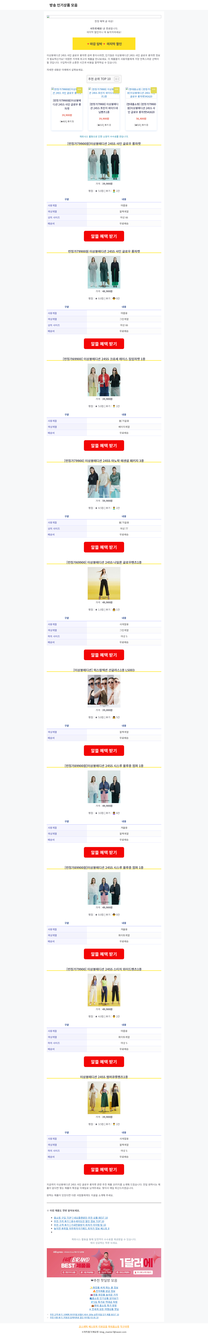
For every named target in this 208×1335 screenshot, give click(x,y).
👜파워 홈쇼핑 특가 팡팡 (104, 1305)
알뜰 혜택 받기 (104, 236)
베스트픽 (93, 1326)
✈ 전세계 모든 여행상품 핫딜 (104, 1309)
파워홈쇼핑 (113, 1326)
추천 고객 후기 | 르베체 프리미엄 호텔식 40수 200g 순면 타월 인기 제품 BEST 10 (84, 1314)
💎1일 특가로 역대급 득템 (104, 1302)
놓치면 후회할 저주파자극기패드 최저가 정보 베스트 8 (81, 1228)
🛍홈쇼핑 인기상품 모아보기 (104, 1298)
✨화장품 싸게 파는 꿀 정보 (104, 1287)
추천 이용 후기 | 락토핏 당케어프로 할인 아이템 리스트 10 (74, 1317)
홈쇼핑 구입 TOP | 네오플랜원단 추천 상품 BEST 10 (81, 1217)
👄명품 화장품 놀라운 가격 (104, 1294)
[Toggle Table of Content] (115, 79)
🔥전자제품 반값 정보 (104, 1291)
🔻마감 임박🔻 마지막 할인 (104, 43)
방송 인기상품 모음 (64, 4)
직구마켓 (124, 1326)
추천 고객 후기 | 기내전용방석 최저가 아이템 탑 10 (80, 1225)
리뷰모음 (102, 1326)
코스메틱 (83, 1326)
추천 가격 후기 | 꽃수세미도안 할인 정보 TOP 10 (79, 1221)
